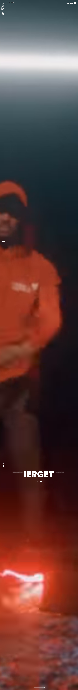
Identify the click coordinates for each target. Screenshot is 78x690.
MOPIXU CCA (39, 482)
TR (13, 2)
